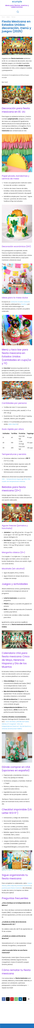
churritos (24, 304)
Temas (13, 17)
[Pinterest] (12, 999)
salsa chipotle (13, 424)
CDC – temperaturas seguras (12, 479)
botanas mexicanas (23, 885)
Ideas (8, 17)
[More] (29, 999)
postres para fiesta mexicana (12, 888)
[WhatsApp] (16, 999)
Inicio (3, 17)
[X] (8, 999)
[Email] (24, 999)
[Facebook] (3, 999)
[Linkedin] (20, 999)
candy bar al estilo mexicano (20, 302)
